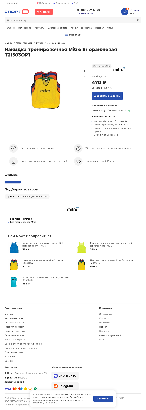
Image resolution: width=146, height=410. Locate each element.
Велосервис (24, 28)
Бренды (9, 361)
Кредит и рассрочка (81, 28)
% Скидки (10, 356)
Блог (101, 339)
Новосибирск (12, 3)
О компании (105, 314)
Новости (103, 327)
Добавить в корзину (107, 96)
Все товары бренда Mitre (23, 222)
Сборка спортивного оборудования (23, 344)
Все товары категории (21, 219)
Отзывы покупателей (110, 335)
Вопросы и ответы (14, 352)
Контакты (39, 28)
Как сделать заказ (14, 318)
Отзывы (111, 28)
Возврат (99, 28)
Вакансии (104, 331)
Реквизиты (104, 322)
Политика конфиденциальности (21, 404)
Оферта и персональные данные (21, 348)
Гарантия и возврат (14, 327)
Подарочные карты (14, 335)
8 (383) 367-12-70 (88, 10)
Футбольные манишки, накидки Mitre (27, 196)
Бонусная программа (15, 331)
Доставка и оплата (57, 28)
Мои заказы (11, 314)
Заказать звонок (85, 13)
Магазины (10, 28)
